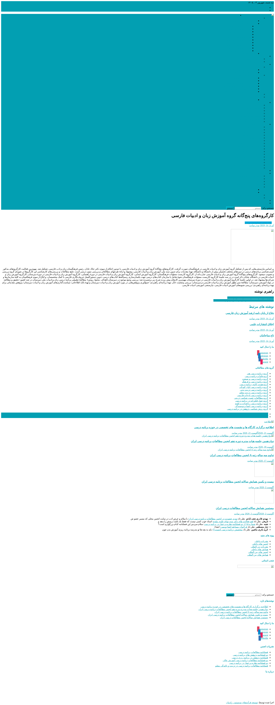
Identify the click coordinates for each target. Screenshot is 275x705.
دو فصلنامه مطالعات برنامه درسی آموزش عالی (245, 660)
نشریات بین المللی (259, 546)
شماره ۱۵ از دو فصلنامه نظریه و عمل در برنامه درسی (229, 524)
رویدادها (264, 173)
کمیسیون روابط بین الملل (250, 119)
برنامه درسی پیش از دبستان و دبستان (244, 168)
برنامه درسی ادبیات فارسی (249, 146)
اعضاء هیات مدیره (253, 18)
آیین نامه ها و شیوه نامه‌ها (250, 75)
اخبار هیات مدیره (254, 59)
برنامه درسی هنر (254, 127)
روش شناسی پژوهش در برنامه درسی (244, 165)
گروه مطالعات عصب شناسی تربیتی (251, 398)
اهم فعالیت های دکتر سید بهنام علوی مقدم (233, 521)
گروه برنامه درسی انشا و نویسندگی (251, 406)
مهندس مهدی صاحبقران (238, 697)
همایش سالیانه (255, 187)
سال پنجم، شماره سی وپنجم (258, 222)
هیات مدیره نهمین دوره (240, 48)
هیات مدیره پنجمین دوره (239, 37)
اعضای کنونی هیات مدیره (245, 20)
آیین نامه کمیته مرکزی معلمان (242, 89)
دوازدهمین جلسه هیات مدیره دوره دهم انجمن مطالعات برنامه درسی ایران (232, 441)
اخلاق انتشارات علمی (262, 324)
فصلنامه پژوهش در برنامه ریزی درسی (250, 657)
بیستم (254, 189)
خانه (266, 7)
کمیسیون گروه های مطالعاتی (248, 121)
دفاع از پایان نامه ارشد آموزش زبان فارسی (250, 313)
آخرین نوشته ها (261, 414)
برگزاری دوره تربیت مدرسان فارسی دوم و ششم (250, 297)
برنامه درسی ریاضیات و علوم (248, 157)
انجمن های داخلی (260, 544)
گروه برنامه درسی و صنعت (255, 379)
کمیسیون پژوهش (254, 113)
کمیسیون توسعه (254, 110)
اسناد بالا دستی (255, 97)
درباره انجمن (233, 15)
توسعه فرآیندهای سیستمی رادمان (242, 702)
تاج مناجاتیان (267, 335)
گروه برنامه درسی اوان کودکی (253, 387)
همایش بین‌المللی (254, 181)
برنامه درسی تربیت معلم (250, 143)
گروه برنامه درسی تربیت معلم (253, 392)
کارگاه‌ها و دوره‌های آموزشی (249, 195)
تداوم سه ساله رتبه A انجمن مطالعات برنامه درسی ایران (242, 455)
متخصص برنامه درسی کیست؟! (228, 529)
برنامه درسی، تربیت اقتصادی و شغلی (244, 162)
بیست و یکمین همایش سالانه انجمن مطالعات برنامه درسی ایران (238, 481)
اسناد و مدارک (261, 64)
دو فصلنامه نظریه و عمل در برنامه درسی (248, 663)
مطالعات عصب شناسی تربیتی (248, 151)
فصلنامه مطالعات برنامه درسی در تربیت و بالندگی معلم (241, 666)
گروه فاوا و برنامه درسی (256, 376)
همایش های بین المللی (257, 555)
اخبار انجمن (262, 56)
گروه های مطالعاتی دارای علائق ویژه (239, 83)
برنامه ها (258, 67)
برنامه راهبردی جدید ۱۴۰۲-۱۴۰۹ (241, 70)
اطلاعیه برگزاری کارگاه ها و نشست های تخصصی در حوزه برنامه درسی (234, 427)
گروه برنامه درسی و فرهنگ (255, 381)
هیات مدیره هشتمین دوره (239, 45)
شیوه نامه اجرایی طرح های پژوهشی (239, 91)
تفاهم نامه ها (256, 94)
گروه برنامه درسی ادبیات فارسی (252, 395)
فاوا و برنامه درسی (253, 129)
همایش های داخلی (259, 549)
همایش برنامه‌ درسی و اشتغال (248, 184)
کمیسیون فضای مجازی (251, 116)
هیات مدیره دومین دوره (240, 29)
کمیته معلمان (256, 198)
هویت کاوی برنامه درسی (250, 138)
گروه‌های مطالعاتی (259, 124)
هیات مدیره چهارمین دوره (239, 34)
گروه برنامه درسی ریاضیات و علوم (251, 403)
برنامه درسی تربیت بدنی (250, 140)
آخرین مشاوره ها (260, 416)
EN (266, 203)
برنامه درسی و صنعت (252, 132)
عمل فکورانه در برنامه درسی (248, 154)
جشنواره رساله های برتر (250, 176)
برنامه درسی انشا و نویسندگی (248, 159)
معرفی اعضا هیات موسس (244, 53)
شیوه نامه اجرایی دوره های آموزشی (240, 86)
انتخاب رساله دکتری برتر (245, 78)
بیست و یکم (251, 192)
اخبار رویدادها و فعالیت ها (250, 61)
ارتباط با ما (263, 200)
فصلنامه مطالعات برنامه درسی (253, 652)
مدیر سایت (254, 225)
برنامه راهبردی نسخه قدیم (244, 72)
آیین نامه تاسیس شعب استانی (243, 80)
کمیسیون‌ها (263, 102)
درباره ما (264, 10)
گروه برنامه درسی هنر (257, 373)
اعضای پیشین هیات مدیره (244, 23)
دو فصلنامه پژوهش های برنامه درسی (250, 655)
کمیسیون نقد (256, 105)
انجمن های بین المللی (258, 552)
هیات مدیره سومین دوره (239, 31)
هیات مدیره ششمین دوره (239, 40)
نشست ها (257, 178)
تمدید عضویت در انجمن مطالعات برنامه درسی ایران (213, 518)
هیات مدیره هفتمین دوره (239, 42)
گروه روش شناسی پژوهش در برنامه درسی (247, 409)
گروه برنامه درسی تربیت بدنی (254, 390)
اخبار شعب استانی (259, 170)
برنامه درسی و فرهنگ (252, 135)
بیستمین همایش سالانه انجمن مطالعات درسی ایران (245, 508)
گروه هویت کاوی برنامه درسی (253, 384)
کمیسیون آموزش (254, 108)
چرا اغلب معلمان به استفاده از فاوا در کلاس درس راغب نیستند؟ (243, 300)
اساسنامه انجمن (249, 99)
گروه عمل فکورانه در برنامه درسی (251, 401)
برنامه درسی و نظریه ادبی (250, 149)
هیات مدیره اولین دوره (240, 26)
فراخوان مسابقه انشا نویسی (234, 527)
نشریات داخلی (261, 541)
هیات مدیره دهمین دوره (240, 50)
